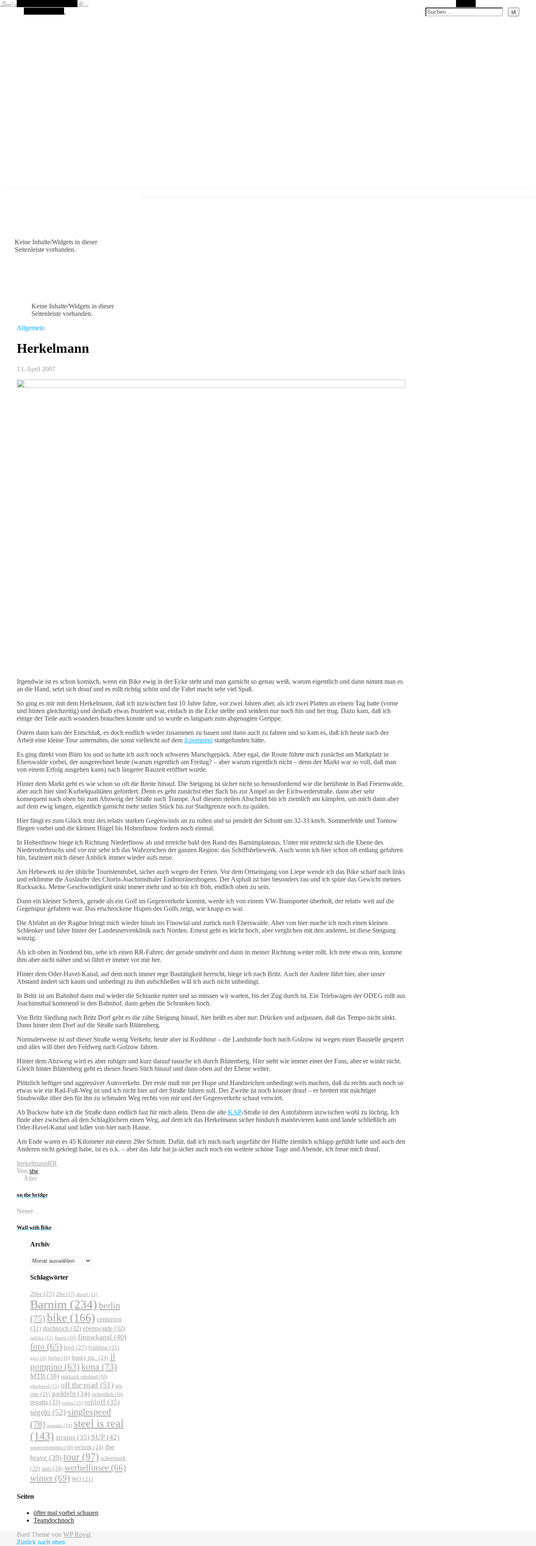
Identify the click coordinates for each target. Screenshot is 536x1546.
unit (52, 1468)
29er (65, 1294)
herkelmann (32, 1163)
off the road (87, 1385)
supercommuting (51, 1447)
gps (38, 1357)
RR (52, 1163)
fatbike (41, 1338)
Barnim (63, 1304)
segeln (48, 1412)
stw (34, 1170)
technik (89, 1447)
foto (46, 1347)
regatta (45, 1402)
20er (42, 1293)
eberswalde (104, 1328)
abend (87, 1294)
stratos (73, 1437)
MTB (44, 1376)
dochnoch (62, 1328)
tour (81, 1456)
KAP (235, 1112)
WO (82, 1479)
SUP (105, 1437)
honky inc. (90, 1357)
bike (71, 1317)
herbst (59, 1358)
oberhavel (44, 1385)
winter (50, 1478)
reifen (72, 1402)
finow (65, 1338)
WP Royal (76, 1534)
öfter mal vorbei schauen (66, 1512)
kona (99, 1367)
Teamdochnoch (54, 1520)
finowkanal (102, 1337)
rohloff (102, 1402)
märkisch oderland (84, 1377)
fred (75, 1347)
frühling (103, 1347)
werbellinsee (95, 1468)
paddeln (71, 1394)
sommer (59, 1425)
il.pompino (198, 740)
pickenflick (107, 1394)
